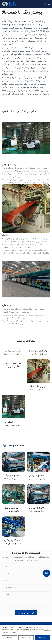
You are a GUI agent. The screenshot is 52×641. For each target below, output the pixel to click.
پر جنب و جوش (9, 164)
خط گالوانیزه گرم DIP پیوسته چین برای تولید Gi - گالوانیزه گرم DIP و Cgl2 (13, 542)
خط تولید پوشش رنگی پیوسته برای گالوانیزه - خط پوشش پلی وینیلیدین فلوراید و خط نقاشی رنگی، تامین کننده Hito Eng (38, 477)
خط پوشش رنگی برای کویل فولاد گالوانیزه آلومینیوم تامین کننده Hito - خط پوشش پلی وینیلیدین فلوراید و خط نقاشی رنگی (12, 477)
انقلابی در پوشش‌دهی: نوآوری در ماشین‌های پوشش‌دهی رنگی (13, 424)
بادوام (5, 234)
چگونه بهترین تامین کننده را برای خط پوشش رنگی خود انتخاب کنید (12, 352)
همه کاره (6, 305)
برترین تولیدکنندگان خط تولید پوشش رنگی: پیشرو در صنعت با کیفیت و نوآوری (37, 388)
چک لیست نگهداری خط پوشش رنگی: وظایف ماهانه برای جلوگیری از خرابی (12, 365)
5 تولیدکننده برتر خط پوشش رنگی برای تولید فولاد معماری (38, 352)
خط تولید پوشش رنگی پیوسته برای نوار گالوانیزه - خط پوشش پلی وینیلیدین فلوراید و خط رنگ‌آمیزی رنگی (13, 509)
